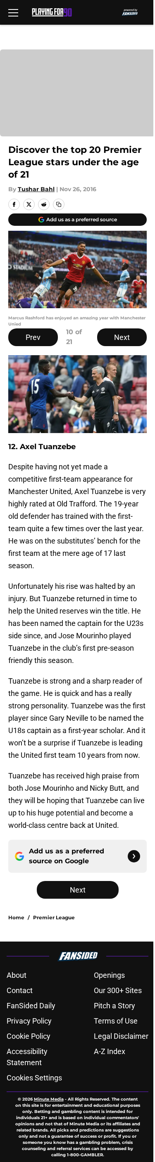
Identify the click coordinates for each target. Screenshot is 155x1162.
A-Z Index (109, 1051)
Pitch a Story (114, 1005)
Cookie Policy (28, 1036)
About (16, 975)
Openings (109, 975)
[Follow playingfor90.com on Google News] (134, 856)
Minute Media (49, 1099)
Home (16, 917)
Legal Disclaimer (121, 1036)
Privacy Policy (29, 1021)
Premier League (54, 917)
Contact (20, 990)
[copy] (58, 204)
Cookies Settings (34, 1077)
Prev (33, 337)
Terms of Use (116, 1021)
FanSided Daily (31, 1005)
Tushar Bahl (36, 189)
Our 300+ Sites (118, 990)
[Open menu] (13, 12)
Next (122, 337)
